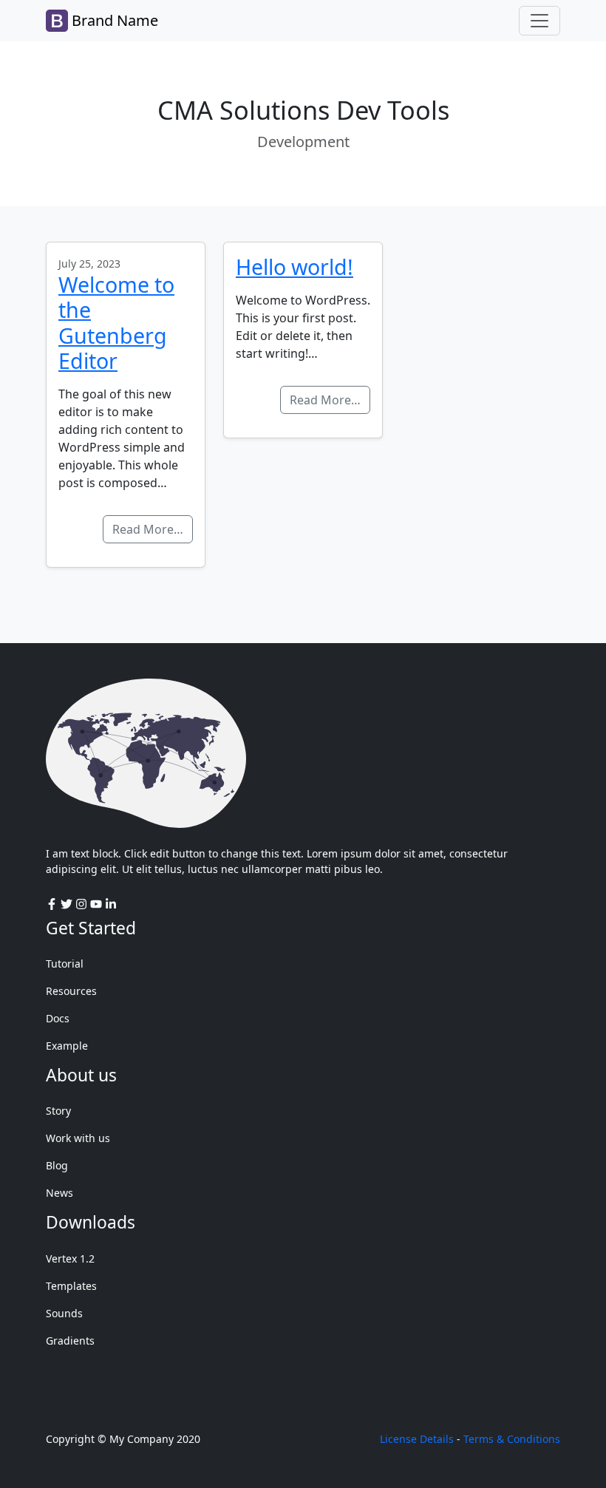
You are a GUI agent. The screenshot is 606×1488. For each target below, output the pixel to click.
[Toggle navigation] (539, 20)
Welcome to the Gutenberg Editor (116, 322)
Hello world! (294, 266)
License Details (417, 1439)
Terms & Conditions (511, 1439)
